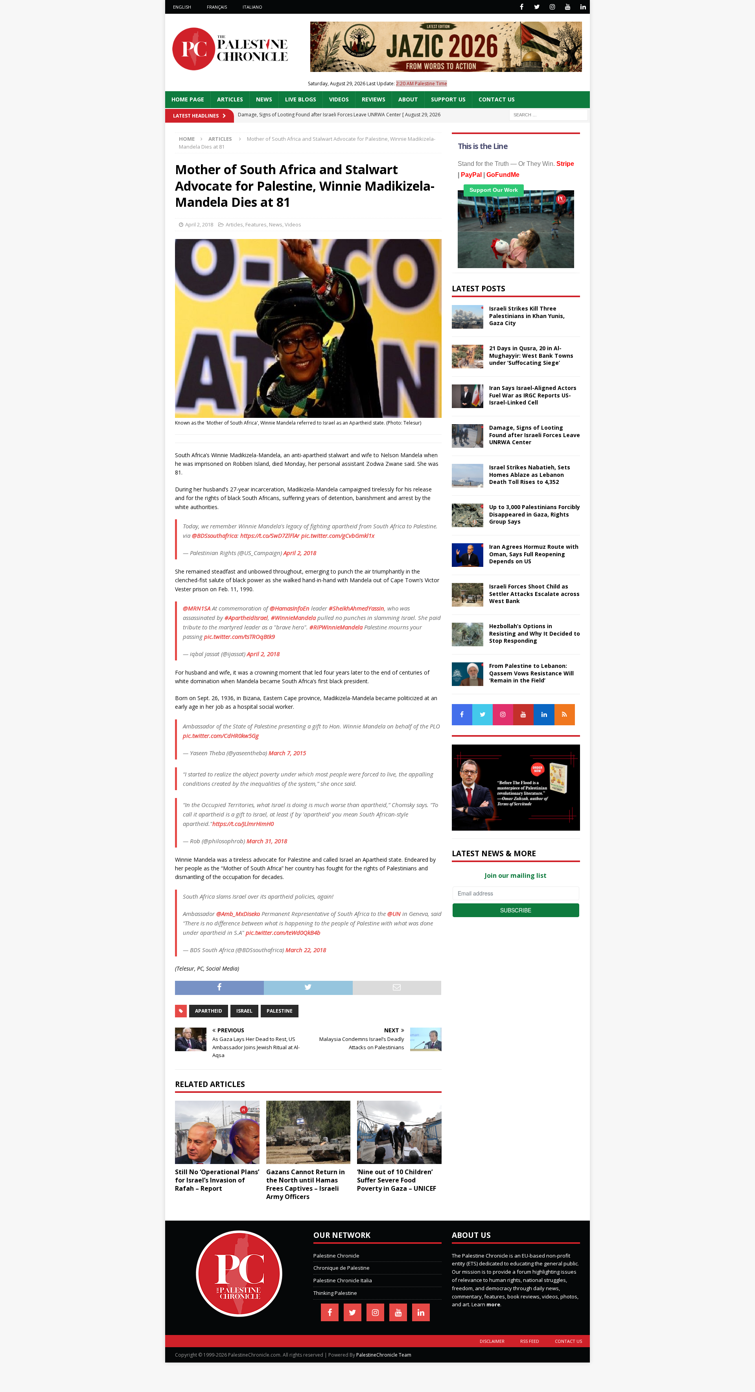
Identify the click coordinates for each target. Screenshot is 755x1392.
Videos (339, 99)
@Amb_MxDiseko (238, 914)
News (264, 99)
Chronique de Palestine (341, 1267)
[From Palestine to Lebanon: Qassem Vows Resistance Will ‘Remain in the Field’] (467, 674)
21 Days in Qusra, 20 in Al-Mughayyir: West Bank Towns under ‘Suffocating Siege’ (531, 355)
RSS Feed (529, 1341)
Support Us (448, 99)
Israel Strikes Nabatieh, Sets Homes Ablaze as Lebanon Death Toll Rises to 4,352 (529, 474)
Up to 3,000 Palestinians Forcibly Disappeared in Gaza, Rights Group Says (534, 514)
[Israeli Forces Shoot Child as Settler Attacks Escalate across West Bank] (467, 595)
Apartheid (208, 1011)
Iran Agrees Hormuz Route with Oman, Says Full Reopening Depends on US (533, 554)
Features (256, 224)
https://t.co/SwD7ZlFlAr (270, 535)
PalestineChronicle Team (383, 1355)
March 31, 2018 (267, 841)
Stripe (565, 163)
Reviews (373, 99)
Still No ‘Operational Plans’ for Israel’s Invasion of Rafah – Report (217, 1180)
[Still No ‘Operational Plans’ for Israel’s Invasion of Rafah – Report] (217, 1132)
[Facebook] (521, 7)
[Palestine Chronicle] (239, 1312)
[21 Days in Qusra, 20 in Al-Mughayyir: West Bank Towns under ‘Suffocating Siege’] (467, 356)
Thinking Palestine (335, 1292)
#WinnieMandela (293, 618)
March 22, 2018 (305, 950)
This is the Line (483, 146)
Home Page (187, 99)
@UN (394, 914)
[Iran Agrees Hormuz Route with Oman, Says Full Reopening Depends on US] (467, 555)
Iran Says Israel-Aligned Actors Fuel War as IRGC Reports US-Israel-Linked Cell (532, 395)
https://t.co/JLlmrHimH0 (243, 823)
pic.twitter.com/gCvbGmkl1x (337, 535)
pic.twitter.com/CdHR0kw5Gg (221, 735)
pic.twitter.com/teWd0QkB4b (283, 932)
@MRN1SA (196, 608)
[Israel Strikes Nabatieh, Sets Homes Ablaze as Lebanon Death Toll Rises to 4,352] (467, 475)
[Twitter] (537, 7)
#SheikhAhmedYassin (356, 608)
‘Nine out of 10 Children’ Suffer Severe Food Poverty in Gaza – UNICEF (396, 1180)
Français (217, 7)
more (493, 1304)
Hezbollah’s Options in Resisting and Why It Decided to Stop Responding (534, 633)
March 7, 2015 (287, 753)
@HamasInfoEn (289, 608)
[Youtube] (568, 7)
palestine (280, 1011)
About (408, 99)
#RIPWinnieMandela (336, 627)
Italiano (252, 7)
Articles (230, 99)
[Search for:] (548, 114)
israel (244, 1011)
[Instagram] (552, 7)
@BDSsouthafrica (214, 535)
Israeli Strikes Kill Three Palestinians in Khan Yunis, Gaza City (527, 315)
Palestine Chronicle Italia (342, 1280)
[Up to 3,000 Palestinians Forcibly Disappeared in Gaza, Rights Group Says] (467, 515)
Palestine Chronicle (336, 1255)
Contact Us (497, 99)
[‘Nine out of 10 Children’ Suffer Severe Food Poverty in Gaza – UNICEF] (399, 1132)
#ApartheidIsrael (246, 618)
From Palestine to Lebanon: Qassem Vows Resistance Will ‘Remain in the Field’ (531, 673)
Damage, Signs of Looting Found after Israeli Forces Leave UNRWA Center (534, 434)
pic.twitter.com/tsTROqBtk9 (239, 636)
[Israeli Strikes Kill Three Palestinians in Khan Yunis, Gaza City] (467, 317)
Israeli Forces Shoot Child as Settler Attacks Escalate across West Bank (534, 593)
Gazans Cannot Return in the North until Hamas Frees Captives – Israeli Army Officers (305, 1184)
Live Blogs (300, 99)
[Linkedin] (583, 7)
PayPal (471, 174)
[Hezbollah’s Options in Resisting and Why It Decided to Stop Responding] (467, 634)
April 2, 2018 (199, 224)
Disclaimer (492, 1341)
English (182, 7)
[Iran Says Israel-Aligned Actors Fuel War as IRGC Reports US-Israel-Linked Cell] (467, 396)
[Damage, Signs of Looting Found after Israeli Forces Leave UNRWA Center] (467, 436)
